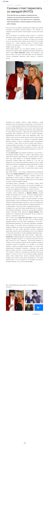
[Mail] (4, 1)
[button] (24, 80)
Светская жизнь (18, 5)
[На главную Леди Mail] (6, 1)
